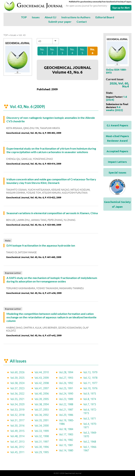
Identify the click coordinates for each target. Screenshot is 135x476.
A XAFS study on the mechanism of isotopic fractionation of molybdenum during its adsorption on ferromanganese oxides (52, 279)
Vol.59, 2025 (17, 377)
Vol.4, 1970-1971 (90, 425)
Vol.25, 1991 (66, 388)
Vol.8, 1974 (89, 399)
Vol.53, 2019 (17, 409)
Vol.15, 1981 (66, 445)
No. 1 (42, 51)
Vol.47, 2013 (17, 441)
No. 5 (82, 51)
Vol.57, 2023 (17, 388)
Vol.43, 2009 (42, 377)
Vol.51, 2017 (17, 420)
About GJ (50, 17)
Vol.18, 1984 (66, 429)
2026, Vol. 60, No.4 (119, 84)
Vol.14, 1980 (66, 450)
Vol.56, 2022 (17, 393)
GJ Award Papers (117, 125)
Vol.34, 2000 (42, 425)
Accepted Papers (117, 151)
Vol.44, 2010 (42, 372)
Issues (36, 17)
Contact (82, 21)
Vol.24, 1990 (66, 393)
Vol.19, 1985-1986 (66, 421)
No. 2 (52, 51)
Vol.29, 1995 (42, 452)
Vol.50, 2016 (17, 425)
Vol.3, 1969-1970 (90, 434)
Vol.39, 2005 (42, 399)
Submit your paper (60, 21)
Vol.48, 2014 (17, 436)
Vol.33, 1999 (42, 431)
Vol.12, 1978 (90, 377)
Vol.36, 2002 (42, 415)
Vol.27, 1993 (66, 377)
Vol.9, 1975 (89, 393)
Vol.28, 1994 (66, 372)
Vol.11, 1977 (90, 383)
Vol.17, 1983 (66, 434)
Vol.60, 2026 (17, 372)
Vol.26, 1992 (66, 383)
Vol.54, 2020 (17, 404)
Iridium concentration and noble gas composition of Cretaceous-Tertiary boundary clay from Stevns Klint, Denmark (51, 181)
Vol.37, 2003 (42, 409)
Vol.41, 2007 (42, 388)
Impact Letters (117, 161)
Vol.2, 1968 (89, 441)
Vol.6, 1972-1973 (90, 411)
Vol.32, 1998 (42, 436)
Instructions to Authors (75, 17)
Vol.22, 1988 (66, 404)
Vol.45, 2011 (17, 452)
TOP (24, 17)
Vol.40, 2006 (42, 393)
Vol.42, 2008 (42, 383)
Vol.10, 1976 (90, 388)
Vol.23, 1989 (66, 399)
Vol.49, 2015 (17, 431)
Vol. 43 (22, 35)
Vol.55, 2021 (17, 399)
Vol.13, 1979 (90, 372)
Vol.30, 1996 (42, 447)
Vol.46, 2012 (17, 447)
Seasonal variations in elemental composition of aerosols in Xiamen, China (52, 213)
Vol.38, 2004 (42, 404)
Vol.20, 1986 (66, 415)
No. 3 (62, 51)
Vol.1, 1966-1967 (90, 448)
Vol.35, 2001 (42, 420)
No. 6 (92, 51)
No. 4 (72, 51)
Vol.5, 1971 (89, 418)
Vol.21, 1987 (66, 409)
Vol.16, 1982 (66, 440)
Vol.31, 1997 (42, 441)
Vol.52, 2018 (17, 415)
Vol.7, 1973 (89, 404)
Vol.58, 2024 (17, 383)
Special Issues (117, 172)
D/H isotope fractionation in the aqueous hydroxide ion (41, 245)
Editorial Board (104, 17)
